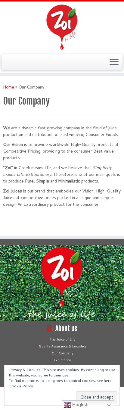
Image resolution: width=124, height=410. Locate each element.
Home (8, 87)
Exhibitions (63, 360)
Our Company (62, 353)
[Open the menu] (114, 62)
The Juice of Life (63, 339)
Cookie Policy (21, 386)
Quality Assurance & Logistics (63, 346)
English (79, 404)
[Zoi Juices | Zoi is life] (62, 27)
